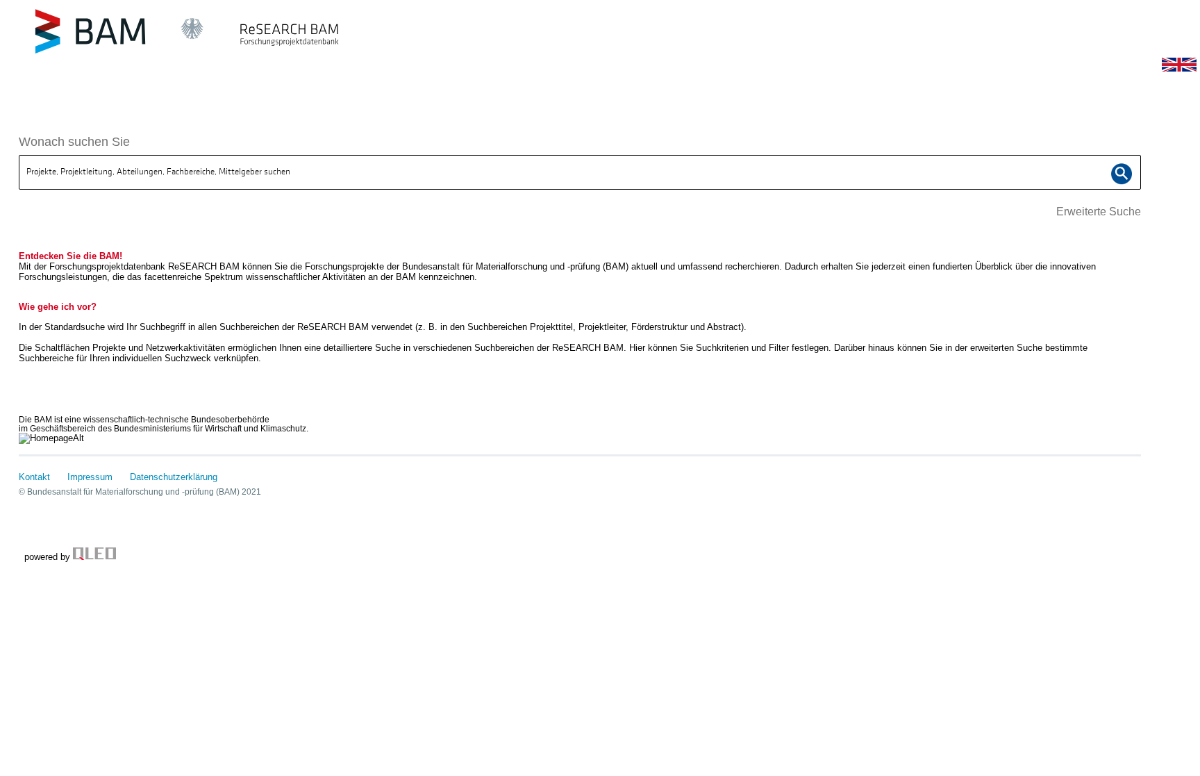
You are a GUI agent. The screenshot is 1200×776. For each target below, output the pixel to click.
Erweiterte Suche (1098, 211)
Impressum (89, 477)
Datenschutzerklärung (173, 477)
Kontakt (34, 477)
